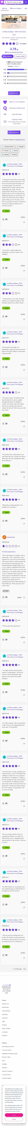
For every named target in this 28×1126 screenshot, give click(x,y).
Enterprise (4, 1035)
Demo (3, 1060)
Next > (24, 969)
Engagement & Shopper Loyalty (9, 1053)
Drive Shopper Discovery (8, 1046)
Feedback (4, 1025)
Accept (14, 1115)
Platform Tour (5, 1003)
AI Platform (5, 1032)
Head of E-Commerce (7, 1071)
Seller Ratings (5, 1007)
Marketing (4, 1067)
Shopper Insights (6, 1057)
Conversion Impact (6, 1050)
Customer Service (6, 1074)
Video (3, 1021)
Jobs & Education (6, 37)
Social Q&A (5, 1014)
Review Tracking (6, 1028)
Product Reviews (6, 1011)
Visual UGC (5, 1018)
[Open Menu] (26, 2)
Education (13, 37)
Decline (14, 1119)
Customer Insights (6, 1078)
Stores (2, 4)
